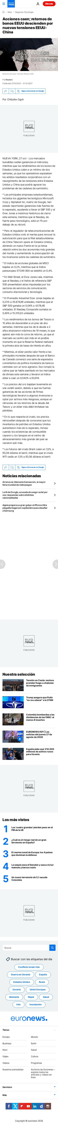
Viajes (5, 1056)
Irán (18, 1004)
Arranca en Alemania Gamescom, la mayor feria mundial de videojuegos (23, 483)
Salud (46, 997)
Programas (36, 1063)
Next (10, 12)
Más (4, 1095)
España (43, 974)
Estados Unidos (21, 982)
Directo (49, 3)
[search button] (52, 948)
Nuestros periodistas (12, 1069)
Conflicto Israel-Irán (29, 967)
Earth (33, 1043)
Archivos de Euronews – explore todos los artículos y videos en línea (43, 1073)
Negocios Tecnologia (24, 12)
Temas (5, 1030)
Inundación (36, 1004)
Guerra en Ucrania (20, 974)
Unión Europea (37, 989)
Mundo (34, 1037)
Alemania (14, 997)
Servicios (7, 1087)
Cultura (34, 1056)
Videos (5, 1063)
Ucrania (17, 989)
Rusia (42, 982)
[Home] (3, 12)
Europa (6, 1037)
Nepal (31, 997)
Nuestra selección (18, 674)
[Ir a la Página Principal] (11, 3)
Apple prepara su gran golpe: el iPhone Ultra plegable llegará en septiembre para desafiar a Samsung (24, 508)
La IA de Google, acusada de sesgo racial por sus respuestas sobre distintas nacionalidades (25, 495)
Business (6, 1043)
